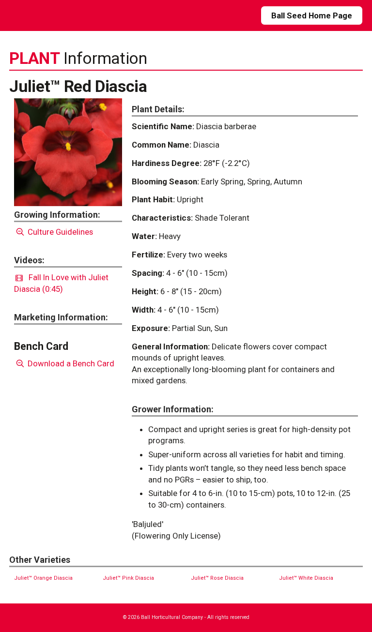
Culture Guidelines (59, 232)
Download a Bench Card (70, 363)
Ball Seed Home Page (311, 15)
